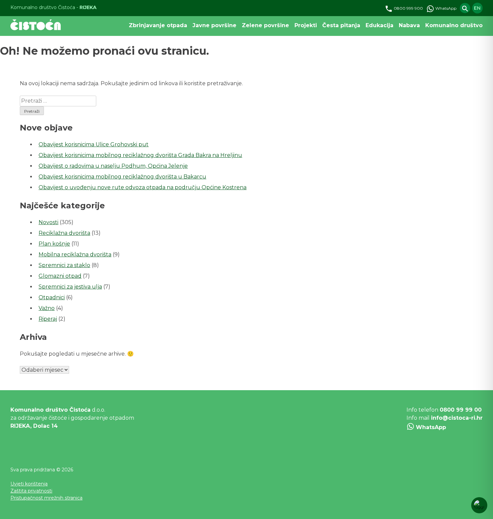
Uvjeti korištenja (29, 484)
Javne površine (214, 25)
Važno (47, 308)
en (477, 8)
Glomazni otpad (60, 276)
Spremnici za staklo (64, 265)
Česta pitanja (341, 25)
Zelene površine (265, 25)
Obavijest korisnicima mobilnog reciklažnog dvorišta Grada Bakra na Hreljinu (140, 155)
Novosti (48, 222)
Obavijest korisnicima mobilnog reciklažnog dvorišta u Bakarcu (122, 176)
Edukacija (379, 25)
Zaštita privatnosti (31, 491)
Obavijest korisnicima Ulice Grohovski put (94, 144)
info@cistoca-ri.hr (457, 418)
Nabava (409, 25)
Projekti (305, 25)
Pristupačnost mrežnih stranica (46, 498)
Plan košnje (54, 244)
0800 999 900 (408, 8)
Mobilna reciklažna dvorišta (75, 254)
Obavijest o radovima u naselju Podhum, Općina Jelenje (113, 166)
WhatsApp (445, 8)
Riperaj (48, 319)
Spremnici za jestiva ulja (70, 286)
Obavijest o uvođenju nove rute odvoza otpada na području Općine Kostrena (142, 187)
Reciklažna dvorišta (64, 233)
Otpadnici (52, 297)
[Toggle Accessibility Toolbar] (479, 505)
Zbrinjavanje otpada (158, 25)
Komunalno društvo (454, 25)
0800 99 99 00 (461, 410)
